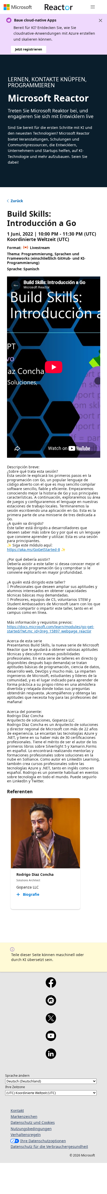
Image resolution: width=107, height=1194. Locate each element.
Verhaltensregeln (26, 1134)
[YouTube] (51, 1039)
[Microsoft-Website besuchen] (18, 7)
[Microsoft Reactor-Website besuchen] (59, 7)
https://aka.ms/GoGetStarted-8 (33, 549)
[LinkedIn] (51, 1057)
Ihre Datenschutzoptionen (43, 1140)
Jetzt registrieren (28, 49)
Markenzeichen (24, 1116)
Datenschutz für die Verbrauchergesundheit (49, 1146)
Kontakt (17, 1110)
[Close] (100, 20)
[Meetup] (51, 1003)
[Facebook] (51, 985)
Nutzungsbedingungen (31, 1128)
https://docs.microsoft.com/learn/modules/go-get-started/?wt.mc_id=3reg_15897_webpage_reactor (50, 629)
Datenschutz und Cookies (33, 1122)
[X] (51, 1021)
